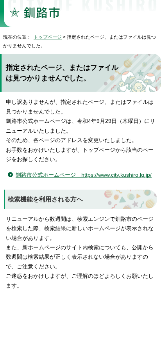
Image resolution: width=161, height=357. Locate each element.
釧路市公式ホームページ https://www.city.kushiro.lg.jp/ (84, 175)
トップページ (48, 37)
